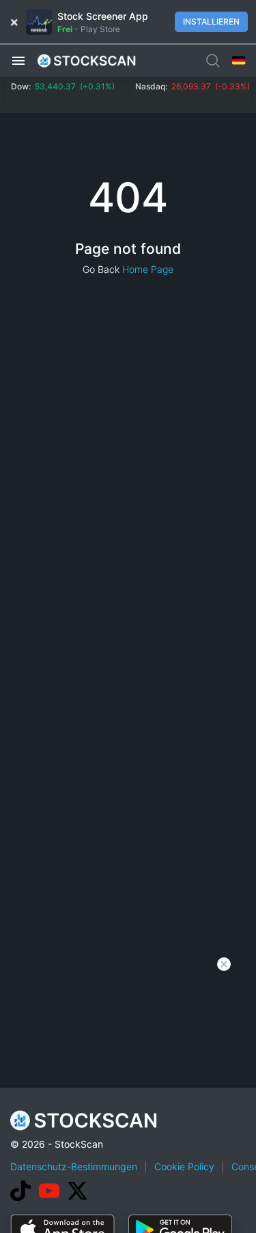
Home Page (147, 269)
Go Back (101, 269)
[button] (18, 60)
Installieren (211, 21)
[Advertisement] (128, 1098)
